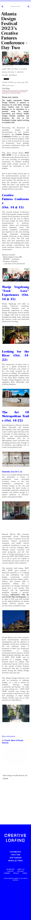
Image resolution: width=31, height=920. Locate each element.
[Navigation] (1, 6)
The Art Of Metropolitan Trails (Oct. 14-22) (15, 416)
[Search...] (28, 6)
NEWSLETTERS (15, 861)
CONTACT (10, 871)
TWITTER (15, 855)
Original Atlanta (15, 6)
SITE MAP (20, 871)
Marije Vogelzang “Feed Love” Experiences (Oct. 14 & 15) (15, 293)
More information (8, 736)
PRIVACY (16, 873)
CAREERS (7, 873)
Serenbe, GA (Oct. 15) (12, 471)
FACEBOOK (15, 852)
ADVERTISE (10, 869)
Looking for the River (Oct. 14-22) (15, 356)
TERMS (25, 873)
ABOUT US (21, 869)
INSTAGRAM (15, 858)
